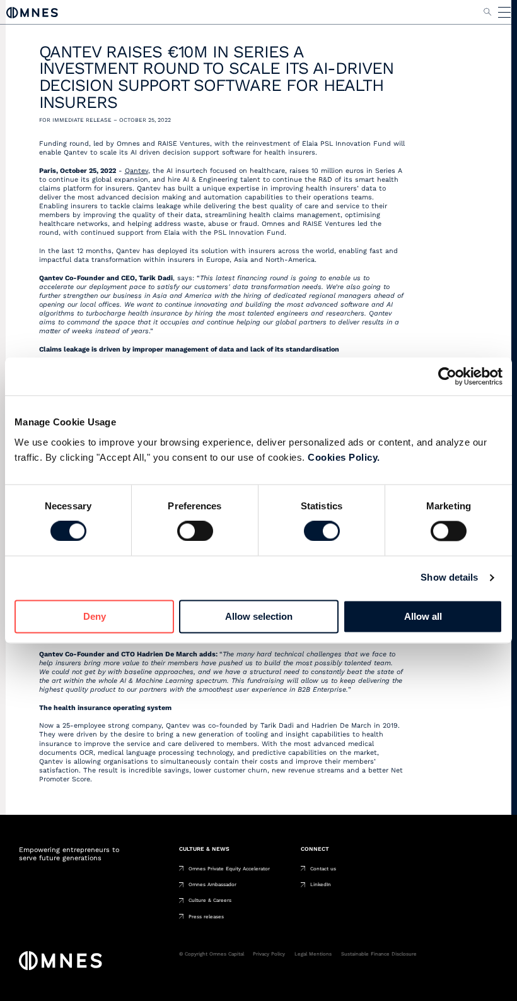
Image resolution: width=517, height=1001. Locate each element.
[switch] (195, 531)
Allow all (423, 616)
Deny (94, 616)
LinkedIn (320, 884)
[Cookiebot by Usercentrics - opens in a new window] (447, 376)
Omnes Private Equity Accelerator (229, 869)
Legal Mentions (313, 954)
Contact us (323, 869)
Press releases (206, 917)
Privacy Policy (269, 954)
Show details (449, 577)
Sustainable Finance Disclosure (379, 954)
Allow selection (259, 616)
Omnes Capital (32, 12)
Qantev (136, 171)
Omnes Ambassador (212, 884)
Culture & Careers (210, 900)
